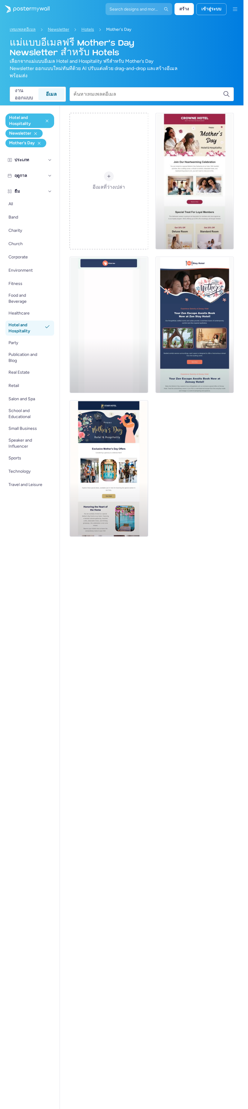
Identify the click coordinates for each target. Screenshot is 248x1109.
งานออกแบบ (24, 94)
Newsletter (58, 29)
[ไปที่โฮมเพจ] (25, 9)
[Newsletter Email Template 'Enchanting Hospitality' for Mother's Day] (109, 325)
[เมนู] (235, 9)
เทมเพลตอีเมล (23, 29)
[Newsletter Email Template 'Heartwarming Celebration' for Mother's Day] (194, 181)
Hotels (87, 29)
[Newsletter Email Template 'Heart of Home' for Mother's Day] (109, 468)
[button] (49, 160)
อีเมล (51, 94)
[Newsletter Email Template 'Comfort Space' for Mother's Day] (194, 325)
